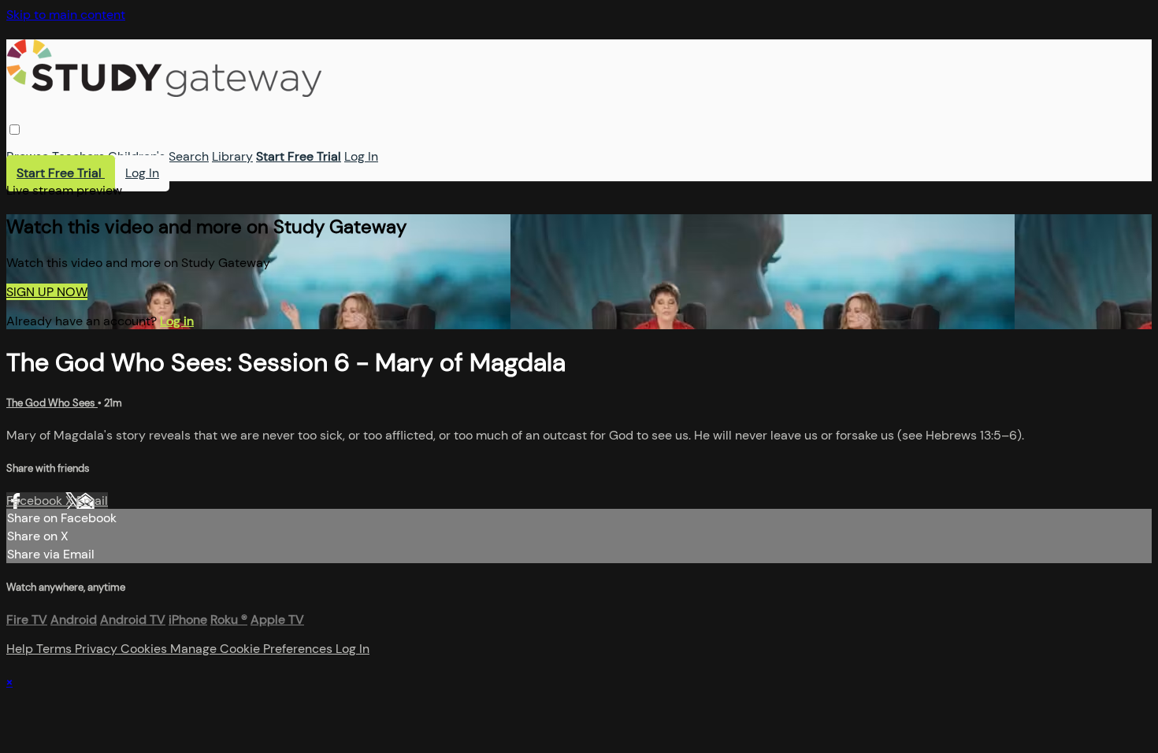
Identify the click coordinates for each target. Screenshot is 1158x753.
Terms (55, 648)
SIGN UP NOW (46, 292)
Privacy (98, 648)
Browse (27, 156)
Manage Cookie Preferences (253, 648)
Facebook (35, 500)
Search (189, 156)
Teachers (78, 156)
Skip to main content (65, 14)
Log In (361, 156)
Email (92, 500)
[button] (14, 129)
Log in (177, 321)
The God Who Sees (52, 403)
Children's (136, 156)
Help (21, 648)
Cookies (145, 648)
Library (232, 156)
